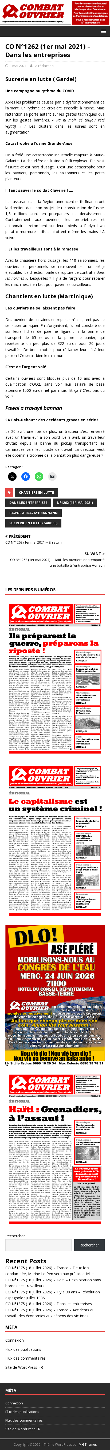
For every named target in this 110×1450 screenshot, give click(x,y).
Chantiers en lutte (36, 492)
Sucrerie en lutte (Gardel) (33, 523)
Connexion (14, 1340)
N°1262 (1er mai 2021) (75, 502)
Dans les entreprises (28, 502)
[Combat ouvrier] (55, 22)
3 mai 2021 (18, 65)
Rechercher (15, 1235)
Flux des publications (23, 1349)
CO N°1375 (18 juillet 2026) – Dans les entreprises (48, 1303)
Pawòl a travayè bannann (33, 513)
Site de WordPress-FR (24, 1367)
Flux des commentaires (25, 1358)
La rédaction (44, 65)
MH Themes (88, 1444)
